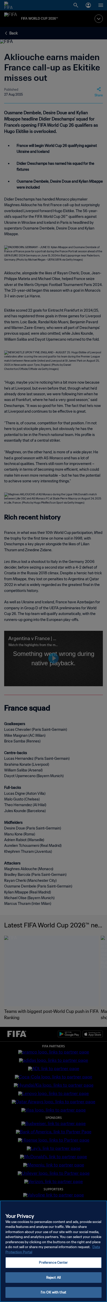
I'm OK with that (53, 1292)
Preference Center (53, 1262)
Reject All (53, 1277)
